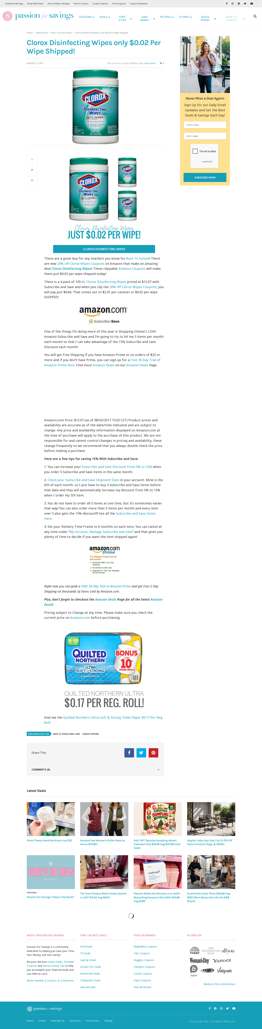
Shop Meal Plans (35, 3)
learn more (150, 63)
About (30, 1020)
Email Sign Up (58, 1020)
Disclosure (75, 1020)
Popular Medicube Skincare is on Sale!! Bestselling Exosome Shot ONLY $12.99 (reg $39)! (157, 897)
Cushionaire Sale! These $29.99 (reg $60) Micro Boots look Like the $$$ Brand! (208, 897)
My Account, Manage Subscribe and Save (101, 532)
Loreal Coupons (143, 973)
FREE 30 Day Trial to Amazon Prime (106, 586)
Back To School (137, 258)
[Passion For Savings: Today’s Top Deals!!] (51, 872)
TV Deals (85, 953)
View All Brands (142, 987)
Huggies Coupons (144, 960)
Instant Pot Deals (90, 966)
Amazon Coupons (132, 268)
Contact (42, 1020)
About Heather (35, 980)
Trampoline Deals (90, 980)
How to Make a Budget (59, 3)
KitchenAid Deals (90, 973)
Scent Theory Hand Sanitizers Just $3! (49, 840)
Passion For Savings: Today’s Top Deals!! (50, 897)
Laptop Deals (88, 960)
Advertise (68, 980)
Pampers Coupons (144, 966)
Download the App (14, 3)
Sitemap (108, 1020)
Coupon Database (138, 3)
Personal (32, 892)
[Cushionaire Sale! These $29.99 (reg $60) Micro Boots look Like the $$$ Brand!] (211, 872)
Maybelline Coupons (145, 946)
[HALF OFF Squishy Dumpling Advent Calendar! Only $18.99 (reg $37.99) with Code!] (158, 819)
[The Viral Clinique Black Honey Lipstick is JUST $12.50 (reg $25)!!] (104, 872)
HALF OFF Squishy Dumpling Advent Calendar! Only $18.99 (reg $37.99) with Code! (157, 844)
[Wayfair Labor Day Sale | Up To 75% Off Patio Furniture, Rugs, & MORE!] (211, 819)
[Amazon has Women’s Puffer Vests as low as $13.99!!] (104, 819)
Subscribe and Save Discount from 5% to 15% (117, 467)
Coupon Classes (100, 3)
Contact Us (53, 980)
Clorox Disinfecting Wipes (104, 249)
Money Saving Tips (54, 965)
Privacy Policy (92, 1020)
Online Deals (42, 32)
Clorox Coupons (90, 734)
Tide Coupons (142, 953)
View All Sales (88, 987)
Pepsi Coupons (142, 980)
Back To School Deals (61, 32)
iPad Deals (86, 946)
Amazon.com (80, 617)
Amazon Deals (103, 365)
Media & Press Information (219, 984)
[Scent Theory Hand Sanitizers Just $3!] (51, 819)
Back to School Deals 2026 (66, 734)
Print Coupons (119, 3)
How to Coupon (81, 3)
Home (30, 32)
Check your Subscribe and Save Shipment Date (83, 480)
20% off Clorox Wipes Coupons (80, 263)
